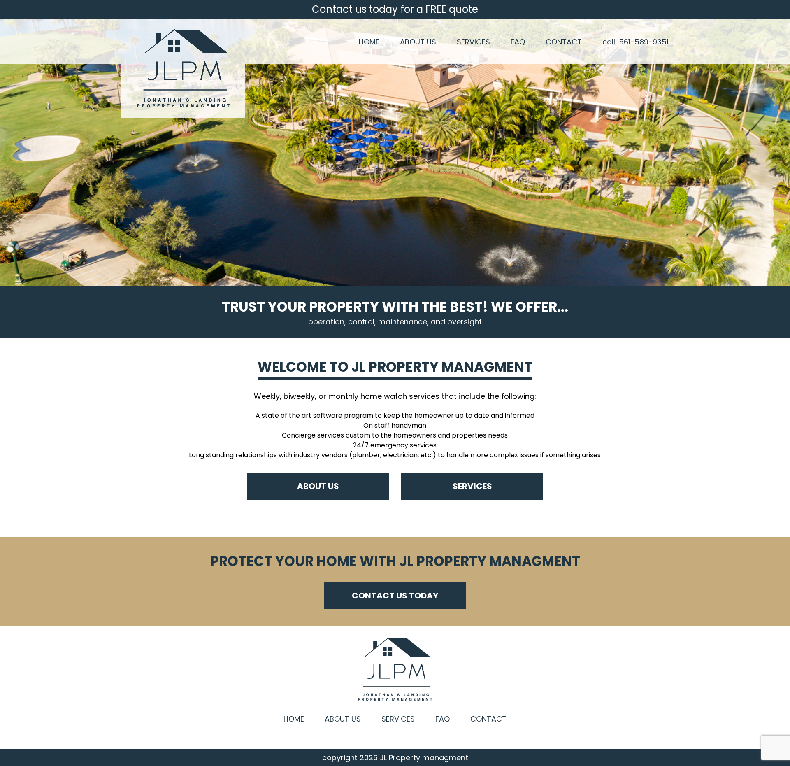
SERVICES (473, 42)
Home (293, 719)
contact (488, 719)
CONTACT (564, 42)
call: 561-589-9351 (635, 42)
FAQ (518, 42)
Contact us (339, 9)
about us (318, 486)
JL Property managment (424, 757)
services (472, 486)
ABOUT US (418, 42)
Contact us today (395, 595)
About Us (343, 719)
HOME (369, 42)
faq (442, 719)
